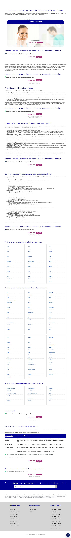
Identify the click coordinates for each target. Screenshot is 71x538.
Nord (29, 352)
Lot (28, 317)
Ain (7, 292)
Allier (8, 297)
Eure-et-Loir (9, 359)
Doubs (8, 352)
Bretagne (29, 395)
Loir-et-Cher (30, 304)
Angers (29, 251)
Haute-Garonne (9, 367)
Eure (8, 357)
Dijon (29, 246)
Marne (29, 329)
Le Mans (29, 266)
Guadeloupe (51, 359)
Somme (50, 317)
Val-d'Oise (50, 357)
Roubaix (50, 278)
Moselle (29, 347)
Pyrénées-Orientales (31, 369)
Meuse (29, 342)
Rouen (50, 256)
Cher (8, 337)
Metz (49, 246)
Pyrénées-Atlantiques (31, 364)
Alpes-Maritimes (10, 304)
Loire (29, 307)
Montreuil (50, 261)
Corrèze (8, 339)
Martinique (50, 362)
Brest (29, 268)
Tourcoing (50, 276)
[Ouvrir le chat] (68, 535)
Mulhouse (50, 266)
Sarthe (50, 297)
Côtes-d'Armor (9, 344)
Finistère (8, 362)
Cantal (8, 327)
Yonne (50, 342)
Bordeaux (8, 266)
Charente (8, 329)
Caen (50, 268)
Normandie (9, 400)
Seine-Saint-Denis (52, 352)
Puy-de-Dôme (30, 362)
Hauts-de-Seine (51, 349)
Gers (8, 369)
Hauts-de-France (10, 390)
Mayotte (50, 369)
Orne (29, 357)
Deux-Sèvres (51, 314)
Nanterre (50, 281)
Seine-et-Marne (51, 309)
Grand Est (8, 395)
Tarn (49, 319)
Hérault (8, 374)
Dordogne (8, 349)
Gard (8, 364)
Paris (8, 246)
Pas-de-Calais (30, 359)
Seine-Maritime (51, 307)
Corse (50, 400)
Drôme (8, 354)
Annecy (29, 276)
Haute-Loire (30, 309)
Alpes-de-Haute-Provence (11, 299)
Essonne (50, 347)
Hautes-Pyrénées (31, 367)
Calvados (8, 324)
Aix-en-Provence (30, 263)
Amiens (29, 273)
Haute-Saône (51, 292)
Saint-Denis (30, 256)
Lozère (29, 322)
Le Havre (8, 281)
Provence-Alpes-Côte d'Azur (11, 393)
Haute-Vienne (51, 337)
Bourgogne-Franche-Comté (32, 393)
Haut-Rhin (29, 374)
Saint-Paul (50, 273)
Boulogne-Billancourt (31, 281)
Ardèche (8, 307)
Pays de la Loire (30, 398)
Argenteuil (50, 263)
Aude (8, 317)
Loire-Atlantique (30, 312)
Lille (7, 268)
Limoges (29, 278)
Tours (29, 271)
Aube (8, 314)
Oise (28, 354)
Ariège (8, 312)
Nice (7, 256)
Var (49, 324)
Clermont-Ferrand (31, 261)
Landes (29, 302)
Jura (29, 299)
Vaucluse (50, 327)
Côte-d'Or (8, 342)
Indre (29, 292)
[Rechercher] (56, 486)
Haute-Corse (51, 374)
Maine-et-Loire (30, 324)
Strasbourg (9, 263)
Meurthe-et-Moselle (31, 339)
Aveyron (8, 319)
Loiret (29, 314)
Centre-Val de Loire (31, 390)
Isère (29, 297)
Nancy (50, 271)
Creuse (8, 347)
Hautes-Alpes (9, 302)
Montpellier (9, 261)
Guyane (50, 364)
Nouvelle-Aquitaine (31, 388)
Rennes (8, 271)
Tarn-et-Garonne (51, 322)
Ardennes (8, 309)
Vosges (50, 339)
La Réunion (51, 367)
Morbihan (29, 344)
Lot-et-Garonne (30, 319)
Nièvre (29, 349)
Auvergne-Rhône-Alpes (11, 388)
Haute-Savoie (51, 302)
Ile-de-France (30, 400)
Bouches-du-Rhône (10, 322)
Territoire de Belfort (52, 344)
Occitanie (8, 398)
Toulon (8, 276)
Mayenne (29, 337)
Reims (8, 273)
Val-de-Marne (51, 354)
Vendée (50, 329)
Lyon (8, 251)
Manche (29, 327)
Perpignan (50, 251)
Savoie (50, 299)
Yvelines (50, 312)
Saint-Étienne (9, 278)
